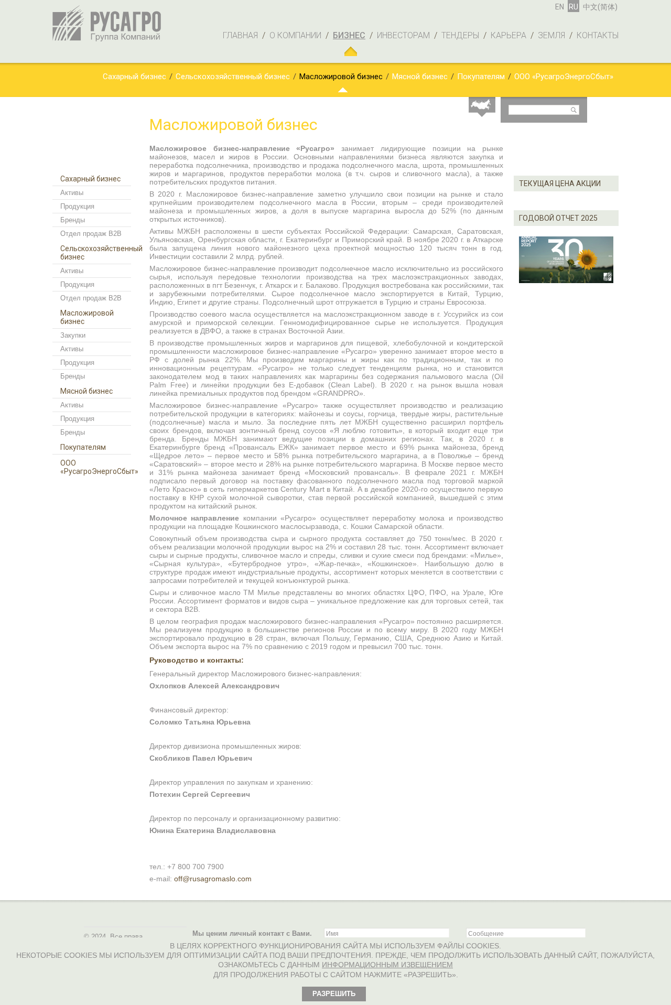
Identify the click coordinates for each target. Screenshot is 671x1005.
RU (573, 7)
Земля (551, 35)
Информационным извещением (387, 964)
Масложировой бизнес (341, 76)
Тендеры (460, 35)
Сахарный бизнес (134, 76)
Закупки (72, 335)
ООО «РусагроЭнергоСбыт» (563, 76)
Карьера (508, 35)
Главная (240, 35)
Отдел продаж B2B (91, 233)
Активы (71, 193)
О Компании (295, 35)
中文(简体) (600, 7)
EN (559, 7)
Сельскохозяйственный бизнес (233, 76)
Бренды (72, 220)
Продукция (77, 206)
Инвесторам (403, 35)
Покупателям (481, 76)
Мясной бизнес (420, 76)
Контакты (598, 35)
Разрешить (333, 994)
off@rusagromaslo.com (213, 878)
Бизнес (349, 35)
